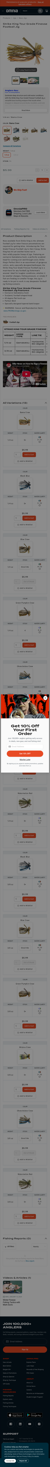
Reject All (23, 1461)
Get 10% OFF (25, 753)
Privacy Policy (27, 1456)
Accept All (10, 1461)
